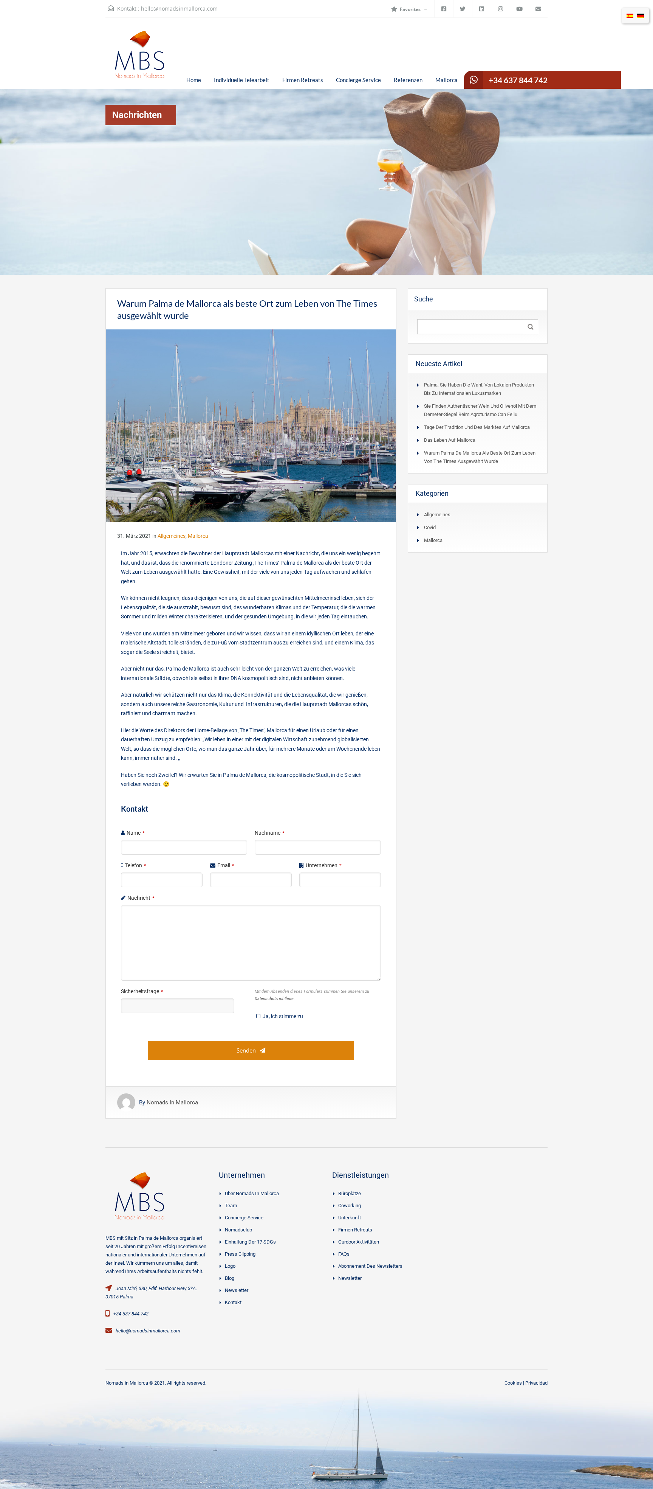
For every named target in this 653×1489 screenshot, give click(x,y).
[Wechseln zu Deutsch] (640, 15)
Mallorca (446, 79)
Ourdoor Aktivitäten (358, 1242)
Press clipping (240, 1254)
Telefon (135, 865)
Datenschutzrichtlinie (274, 998)
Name (136, 833)
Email (225, 865)
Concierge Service (358, 79)
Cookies (513, 1383)
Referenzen (408, 79)
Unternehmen (324, 865)
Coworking (349, 1205)
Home (193, 79)
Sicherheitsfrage (142, 991)
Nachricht (141, 898)
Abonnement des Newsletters (370, 1266)
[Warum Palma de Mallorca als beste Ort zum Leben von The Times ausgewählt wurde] (251, 425)
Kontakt (233, 1302)
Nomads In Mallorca (172, 1102)
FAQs (344, 1254)
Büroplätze (349, 1193)
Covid (430, 527)
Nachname (270, 833)
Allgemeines (172, 536)
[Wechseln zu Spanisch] (630, 15)
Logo (230, 1266)
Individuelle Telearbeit (241, 79)
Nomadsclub (238, 1230)
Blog (229, 1278)
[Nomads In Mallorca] (139, 59)
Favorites (410, 9)
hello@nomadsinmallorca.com (179, 8)
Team (231, 1205)
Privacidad (536, 1383)
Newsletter (236, 1290)
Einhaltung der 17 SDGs (250, 1242)
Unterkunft (349, 1217)
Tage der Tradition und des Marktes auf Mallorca (477, 427)
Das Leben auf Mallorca (449, 440)
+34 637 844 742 (518, 80)
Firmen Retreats (302, 79)
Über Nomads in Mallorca (252, 1193)
